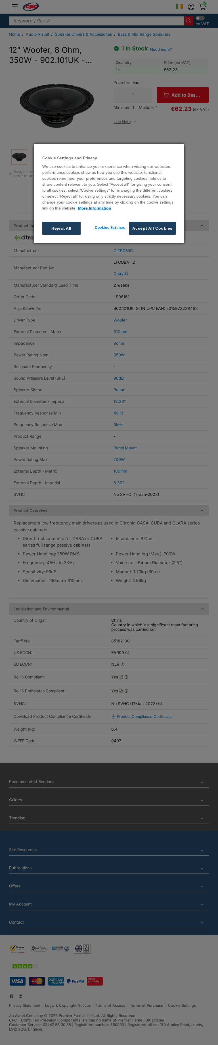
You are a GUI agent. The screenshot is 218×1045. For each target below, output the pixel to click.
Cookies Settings (110, 228)
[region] (109, 193)
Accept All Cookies (152, 228)
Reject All (61, 228)
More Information (94, 208)
